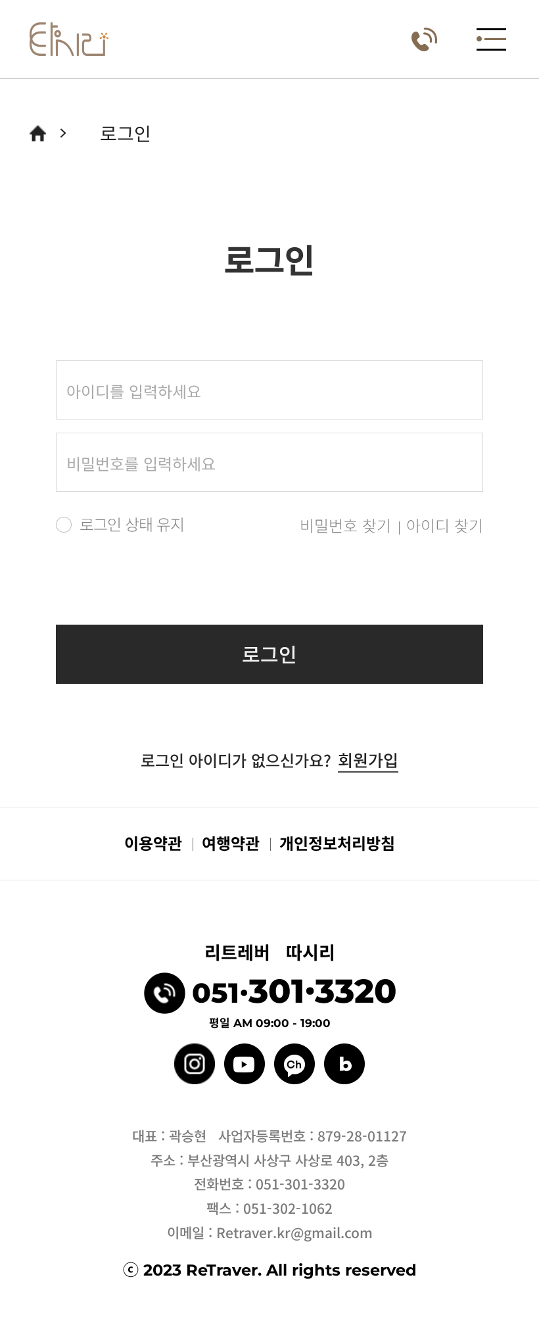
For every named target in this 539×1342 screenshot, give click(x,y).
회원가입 (368, 759)
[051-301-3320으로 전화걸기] (424, 39)
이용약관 (153, 842)
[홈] (69, 39)
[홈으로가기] (38, 133)
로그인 (269, 653)
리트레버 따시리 (269, 952)
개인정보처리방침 (337, 842)
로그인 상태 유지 (132, 523)
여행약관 (231, 842)
